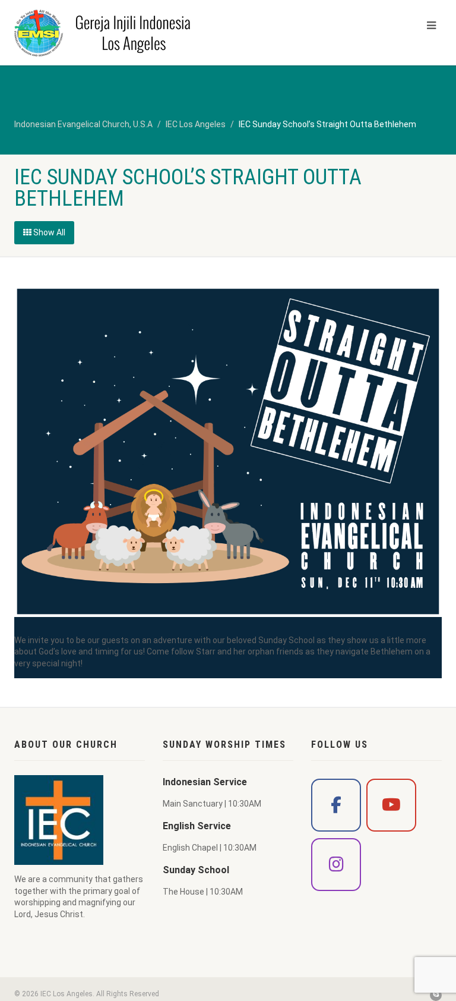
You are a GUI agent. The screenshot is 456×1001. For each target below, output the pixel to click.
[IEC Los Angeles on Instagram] (336, 864)
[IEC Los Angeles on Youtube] (391, 805)
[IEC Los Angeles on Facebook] (336, 805)
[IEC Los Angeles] (116, 32)
